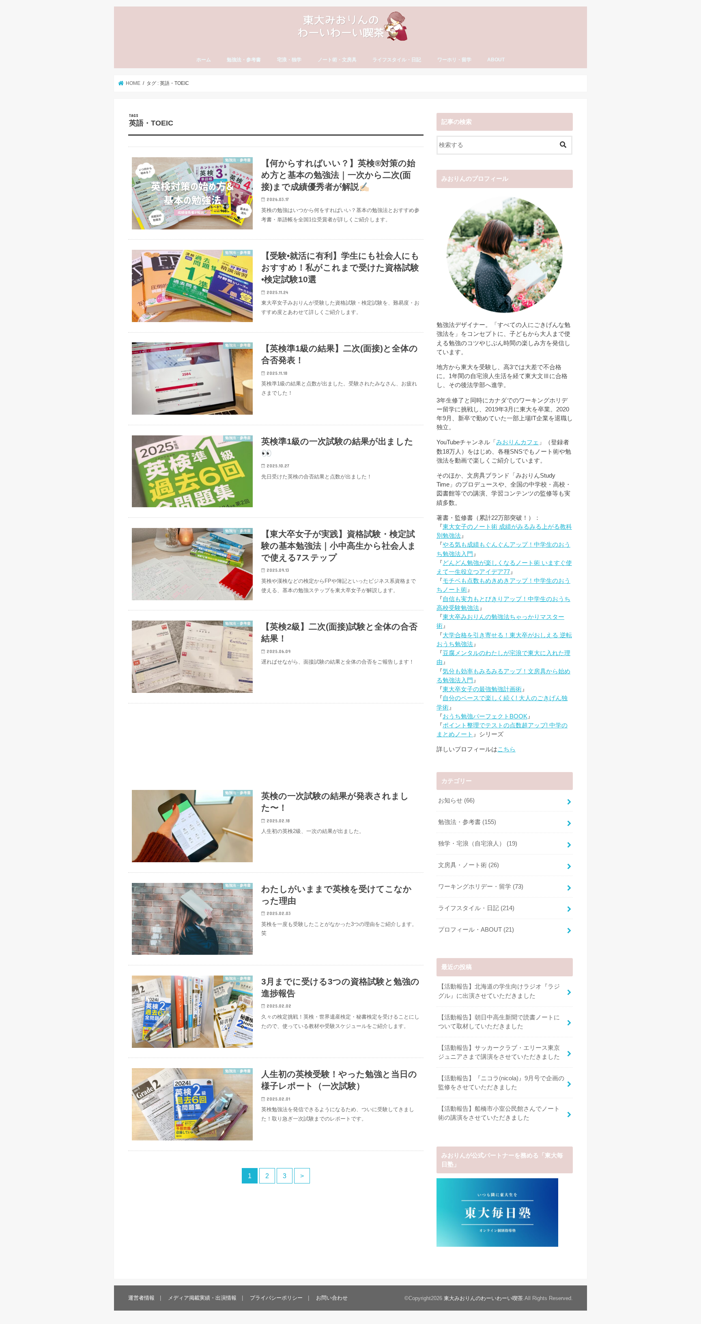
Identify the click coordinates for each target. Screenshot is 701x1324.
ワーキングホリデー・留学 (480, 886)
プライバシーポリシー (276, 1298)
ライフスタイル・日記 (396, 60)
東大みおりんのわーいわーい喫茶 (483, 1298)
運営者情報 (141, 1298)
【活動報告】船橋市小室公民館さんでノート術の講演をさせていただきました (499, 1113)
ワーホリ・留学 (454, 60)
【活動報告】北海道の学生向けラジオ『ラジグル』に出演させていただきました (499, 991)
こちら (506, 749)
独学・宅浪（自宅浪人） (477, 843)
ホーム (203, 60)
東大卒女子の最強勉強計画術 (482, 689)
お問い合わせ (332, 1298)
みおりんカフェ (517, 442)
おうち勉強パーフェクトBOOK (485, 716)
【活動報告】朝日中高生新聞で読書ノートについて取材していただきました (499, 1022)
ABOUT (496, 60)
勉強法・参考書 (244, 60)
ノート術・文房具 (337, 60)
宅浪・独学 (289, 60)
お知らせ (456, 800)
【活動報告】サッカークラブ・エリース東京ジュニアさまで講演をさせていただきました (499, 1052)
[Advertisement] (276, 741)
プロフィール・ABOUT (476, 929)
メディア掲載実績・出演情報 (202, 1298)
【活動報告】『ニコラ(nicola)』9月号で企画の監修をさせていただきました (501, 1082)
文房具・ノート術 (468, 865)
